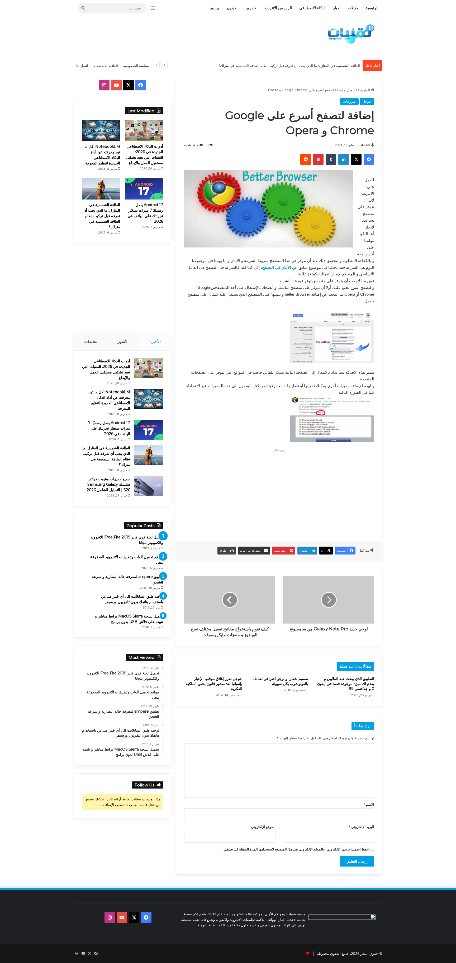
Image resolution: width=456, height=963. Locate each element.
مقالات (353, 8)
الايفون (232, 8)
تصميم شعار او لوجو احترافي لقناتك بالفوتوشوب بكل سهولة (280, 681)
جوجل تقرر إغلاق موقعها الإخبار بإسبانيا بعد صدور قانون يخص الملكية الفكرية (214, 683)
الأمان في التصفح (276, 267)
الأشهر (123, 341)
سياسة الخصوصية (136, 66)
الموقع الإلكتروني (263, 827)
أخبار (336, 8)
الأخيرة (155, 341)
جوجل (350, 90)
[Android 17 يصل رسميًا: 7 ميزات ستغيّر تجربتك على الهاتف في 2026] (144, 189)
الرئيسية (372, 8)
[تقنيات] (349, 33)
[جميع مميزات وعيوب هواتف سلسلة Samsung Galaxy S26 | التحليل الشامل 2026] (148, 486)
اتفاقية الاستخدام (105, 66)
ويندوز (215, 8)
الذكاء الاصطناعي (312, 8)
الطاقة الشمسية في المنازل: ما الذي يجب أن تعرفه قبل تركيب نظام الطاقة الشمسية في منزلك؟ (289, 66)
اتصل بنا (82, 66)
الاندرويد (251, 8)
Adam (365, 145)
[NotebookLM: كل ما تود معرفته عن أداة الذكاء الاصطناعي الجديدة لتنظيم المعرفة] (101, 130)
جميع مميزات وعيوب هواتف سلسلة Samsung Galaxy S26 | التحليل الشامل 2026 (108, 484)
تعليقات (90, 341)
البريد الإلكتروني (361, 827)
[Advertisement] (175, 37)
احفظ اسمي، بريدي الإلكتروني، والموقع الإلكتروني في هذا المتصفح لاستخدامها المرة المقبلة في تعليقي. (296, 849)
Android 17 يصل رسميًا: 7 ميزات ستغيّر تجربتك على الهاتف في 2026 (109, 428)
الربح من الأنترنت (278, 8)
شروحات (349, 101)
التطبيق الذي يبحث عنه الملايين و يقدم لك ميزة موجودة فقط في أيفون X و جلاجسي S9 (345, 683)
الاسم (368, 804)
